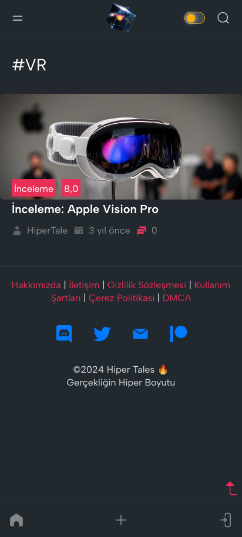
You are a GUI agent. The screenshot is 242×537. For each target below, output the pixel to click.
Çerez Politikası (121, 297)
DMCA (177, 297)
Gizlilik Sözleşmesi (146, 285)
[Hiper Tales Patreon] (178, 334)
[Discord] (64, 334)
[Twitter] (102, 334)
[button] (121, 520)
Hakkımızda (36, 285)
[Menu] (17, 17)
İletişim (84, 285)
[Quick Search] (223, 17)
